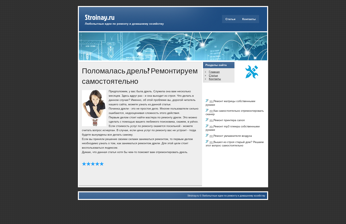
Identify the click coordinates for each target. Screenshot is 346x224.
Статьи (230, 19)
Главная (214, 71)
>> (211, 101)
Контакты (249, 19)
